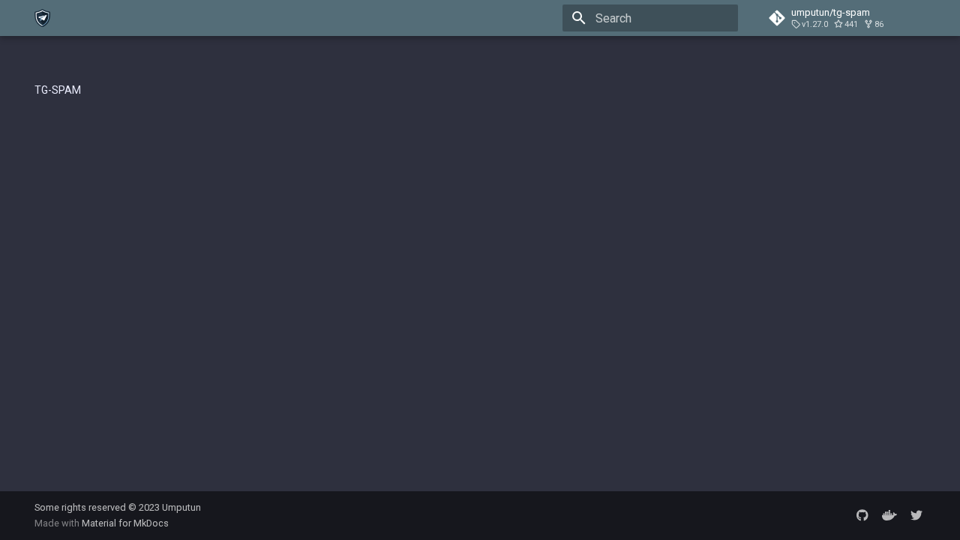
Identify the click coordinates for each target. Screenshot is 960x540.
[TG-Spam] (42, 18)
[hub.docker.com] (890, 515)
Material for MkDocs (125, 523)
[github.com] (862, 515)
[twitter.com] (916, 515)
